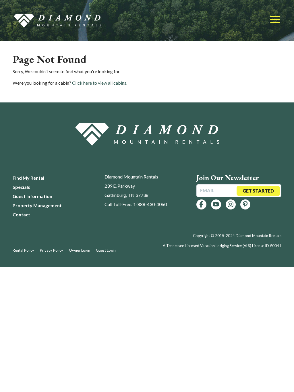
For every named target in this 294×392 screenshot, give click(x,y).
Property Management (37, 205)
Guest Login (106, 250)
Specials (21, 187)
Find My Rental (28, 178)
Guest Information (32, 196)
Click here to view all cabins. (99, 83)
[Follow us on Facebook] (201, 204)
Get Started (258, 190)
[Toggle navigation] (275, 20)
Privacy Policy (51, 250)
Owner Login (79, 250)
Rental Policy (23, 250)
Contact (21, 214)
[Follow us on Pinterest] (245, 204)
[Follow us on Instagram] (231, 204)
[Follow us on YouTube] (216, 204)
